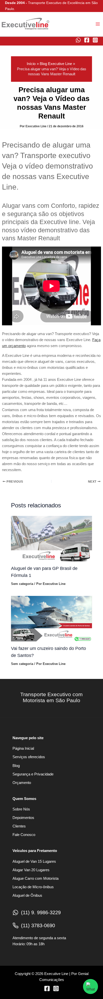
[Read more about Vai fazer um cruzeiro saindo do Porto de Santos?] (51, 618)
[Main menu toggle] (97, 24)
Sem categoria (22, 584)
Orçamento (21, 783)
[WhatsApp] (78, 40)
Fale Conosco (23, 835)
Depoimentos (23, 818)
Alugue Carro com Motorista (35, 878)
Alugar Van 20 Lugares (31, 870)
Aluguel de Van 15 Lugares (34, 861)
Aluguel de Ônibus (27, 895)
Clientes (19, 826)
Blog (16, 766)
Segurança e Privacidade (33, 774)
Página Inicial (23, 748)
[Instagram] (95, 40)
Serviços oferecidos (28, 757)
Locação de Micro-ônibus (33, 887)
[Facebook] (87, 40)
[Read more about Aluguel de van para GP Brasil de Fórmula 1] (51, 538)
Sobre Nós (21, 809)
